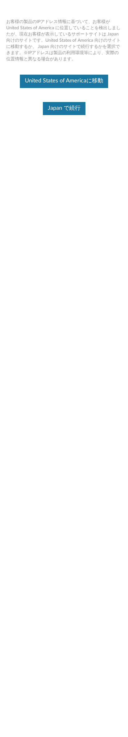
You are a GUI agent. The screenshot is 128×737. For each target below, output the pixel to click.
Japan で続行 (64, 108)
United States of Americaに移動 (64, 81)
